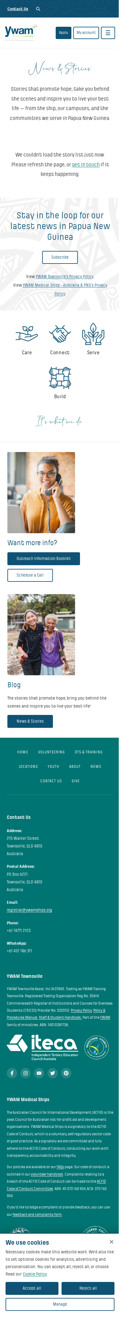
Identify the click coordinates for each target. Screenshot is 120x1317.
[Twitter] (52, 1073)
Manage (60, 1304)
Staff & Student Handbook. (60, 1017)
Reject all (88, 1288)
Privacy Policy (81, 1010)
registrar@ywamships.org (29, 910)
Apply (63, 32)
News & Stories (30, 721)
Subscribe (60, 257)
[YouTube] (39, 1073)
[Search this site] (38, 8)
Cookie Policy (35, 1273)
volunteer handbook (47, 1174)
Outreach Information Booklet (44, 558)
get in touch (86, 165)
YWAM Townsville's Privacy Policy (64, 276)
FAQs (60, 1167)
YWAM (105, 1017)
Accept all (32, 1288)
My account (86, 32)
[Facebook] (12, 1073)
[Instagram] (25, 1073)
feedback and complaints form (37, 1214)
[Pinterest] (66, 1073)
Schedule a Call (30, 575)
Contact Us (17, 8)
